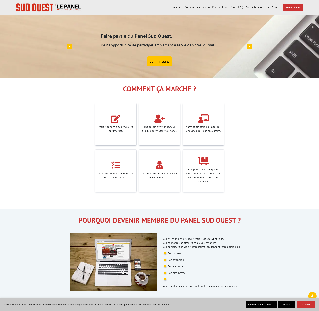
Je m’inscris (274, 7)
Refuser (286, 304)
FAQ (240, 7)
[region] (159, 304)
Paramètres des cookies (260, 304)
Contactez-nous (255, 7)
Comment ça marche (197, 7)
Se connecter (293, 7)
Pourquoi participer (224, 7)
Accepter (305, 304)
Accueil (177, 7)
